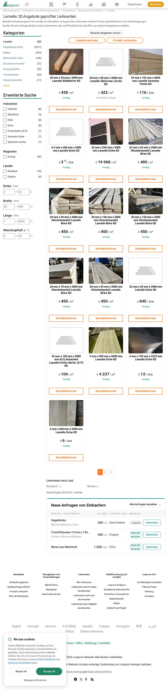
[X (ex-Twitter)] (81, 679)
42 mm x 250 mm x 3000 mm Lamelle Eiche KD (105, 149)
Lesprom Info (149, 574)
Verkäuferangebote (18, 582)
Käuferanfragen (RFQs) (19, 587)
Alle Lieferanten (84, 582)
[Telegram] (75, 679)
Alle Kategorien (11, 10)
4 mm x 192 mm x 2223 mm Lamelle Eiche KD (145, 358)
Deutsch (50, 626)
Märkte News (51, 585)
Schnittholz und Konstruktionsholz (41, 10)
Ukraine (91, 486)
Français (104, 626)
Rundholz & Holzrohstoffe (116, 589)
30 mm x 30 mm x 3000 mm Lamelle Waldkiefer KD (66, 79)
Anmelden (155, 4)
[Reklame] (103, 4)
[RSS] (92, 679)
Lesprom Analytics (117, 585)
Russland (51, 486)
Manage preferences (35, 680)
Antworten (152, 522)
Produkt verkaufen (125, 40)
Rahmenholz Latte (13, 58)
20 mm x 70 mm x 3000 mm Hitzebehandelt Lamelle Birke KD (66, 289)
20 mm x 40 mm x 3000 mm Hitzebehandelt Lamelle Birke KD (106, 289)
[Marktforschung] (90, 4)
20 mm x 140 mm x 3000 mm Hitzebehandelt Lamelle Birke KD (105, 220)
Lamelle (111, 10)
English (16, 626)
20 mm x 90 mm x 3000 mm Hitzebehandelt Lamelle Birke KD (66, 220)
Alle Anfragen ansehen (145, 504)
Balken (6, 52)
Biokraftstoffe (117, 598)
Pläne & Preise (149, 587)
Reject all (21, 671)
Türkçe (69, 631)
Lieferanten (84, 574)
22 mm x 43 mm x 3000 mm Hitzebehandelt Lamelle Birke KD (145, 150)
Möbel (117, 603)
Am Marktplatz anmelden (149, 582)
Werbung (149, 591)
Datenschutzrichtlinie (99, 671)
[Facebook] (86, 679)
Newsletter (51, 589)
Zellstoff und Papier (116, 608)
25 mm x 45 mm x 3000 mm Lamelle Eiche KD (145, 288)
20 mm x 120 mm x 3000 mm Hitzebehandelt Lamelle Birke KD (145, 220)
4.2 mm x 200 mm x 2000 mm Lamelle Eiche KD (66, 149)
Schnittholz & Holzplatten (116, 594)
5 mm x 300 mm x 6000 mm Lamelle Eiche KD (106, 358)
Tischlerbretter (11, 74)
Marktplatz (18, 574)
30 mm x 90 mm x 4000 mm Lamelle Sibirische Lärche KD (106, 81)
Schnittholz (69, 10)
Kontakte (149, 596)
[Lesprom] (117, 4)
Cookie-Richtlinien (46, 659)
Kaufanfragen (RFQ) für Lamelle (64, 492)
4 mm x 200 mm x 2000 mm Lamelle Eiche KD (66, 430)
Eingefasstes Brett (13, 47)
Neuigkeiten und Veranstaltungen (51, 575)
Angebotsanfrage (87, 40)
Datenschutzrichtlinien (19, 663)
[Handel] (51, 4)
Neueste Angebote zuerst (105, 33)
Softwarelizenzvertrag (69, 671)
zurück (6, 85)
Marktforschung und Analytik (116, 575)
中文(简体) (69, 626)
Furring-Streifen (11, 69)
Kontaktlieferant (66, 109)
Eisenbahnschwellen (14, 63)
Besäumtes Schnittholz (90, 10)
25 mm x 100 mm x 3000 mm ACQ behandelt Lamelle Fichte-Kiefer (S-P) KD (66, 361)
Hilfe (79, 643)
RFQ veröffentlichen (18, 596)
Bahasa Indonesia (91, 631)
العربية (152, 626)
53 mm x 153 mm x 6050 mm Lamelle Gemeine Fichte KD (145, 81)
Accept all (49, 671)
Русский (33, 626)
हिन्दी (139, 626)
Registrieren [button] (135, 4)
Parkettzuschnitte (12, 80)
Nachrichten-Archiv (51, 594)
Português (123, 626)
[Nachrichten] (77, 4)
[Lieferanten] (64, 4)
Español (88, 626)
